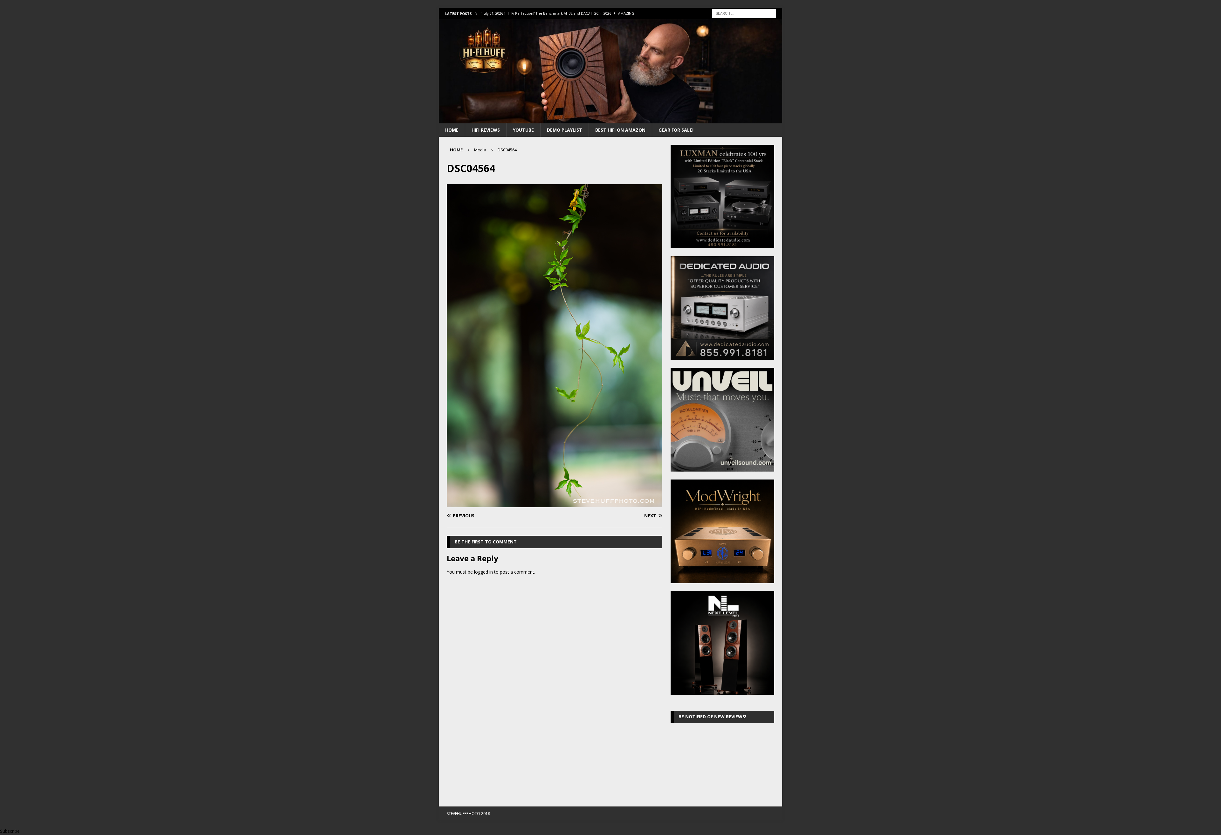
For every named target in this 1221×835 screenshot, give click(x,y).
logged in (483, 572)
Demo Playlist (564, 130)
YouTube (523, 130)
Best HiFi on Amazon (620, 130)
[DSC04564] (554, 503)
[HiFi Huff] (610, 119)
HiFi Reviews (486, 130)
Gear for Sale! (676, 130)
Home (452, 130)
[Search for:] (744, 13)
